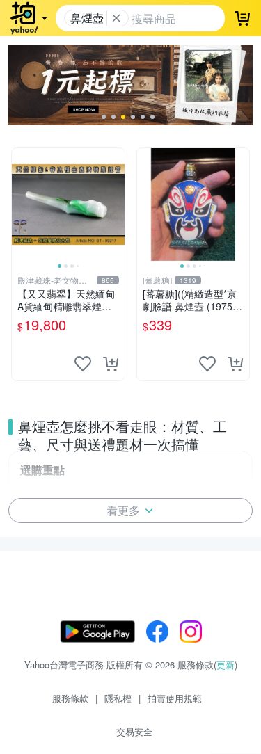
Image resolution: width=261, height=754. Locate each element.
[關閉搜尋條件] (116, 18)
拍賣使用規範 (175, 698)
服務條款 (70, 698)
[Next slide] (115, 204)
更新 (225, 664)
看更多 (123, 510)
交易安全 (134, 731)
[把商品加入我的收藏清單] (82, 363)
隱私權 (118, 698)
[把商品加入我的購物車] (110, 363)
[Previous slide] (21, 204)
